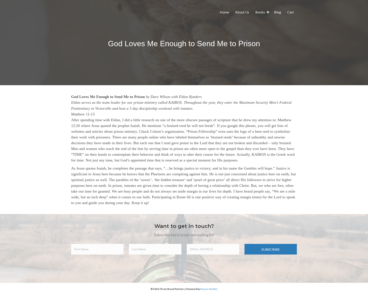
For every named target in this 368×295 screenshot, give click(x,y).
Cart (290, 12)
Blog (277, 12)
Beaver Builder (209, 289)
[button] (268, 12)
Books (260, 12)
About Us (242, 12)
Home (224, 12)
